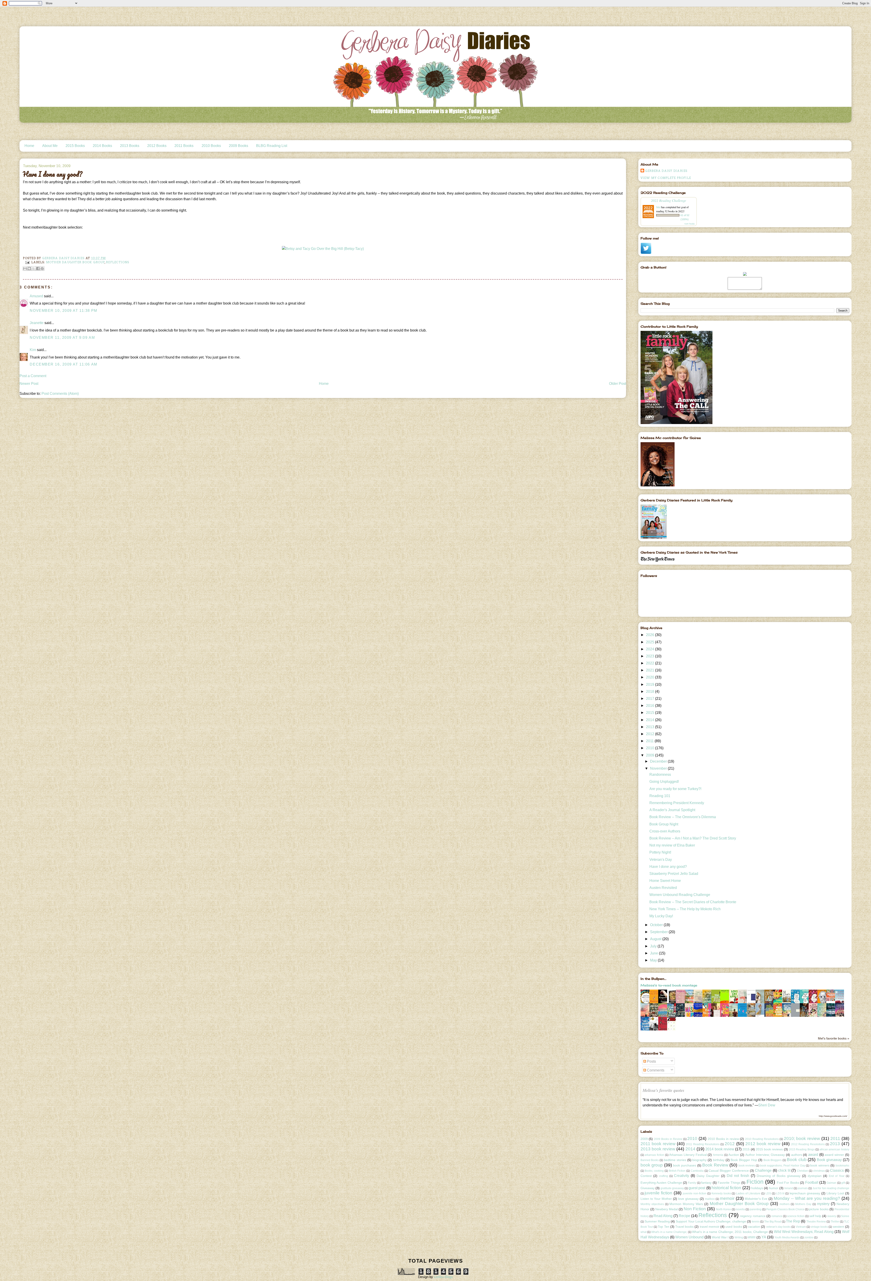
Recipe (684, 1216)
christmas (819, 1170)
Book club (797, 1159)
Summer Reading (657, 1221)
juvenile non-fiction (694, 1193)
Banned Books (650, 1160)
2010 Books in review (723, 1139)
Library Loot (835, 1193)
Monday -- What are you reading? (807, 1198)
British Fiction (677, 1170)
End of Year (836, 1176)
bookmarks (842, 1165)
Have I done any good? (668, 867)
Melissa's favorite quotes (663, 1090)
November (659, 768)
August (656, 939)
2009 (650, 755)
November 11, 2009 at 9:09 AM (62, 337)
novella (740, 1209)
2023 (650, 656)
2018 (650, 691)
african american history (834, 1149)
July (654, 946)
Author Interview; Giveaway (765, 1155)
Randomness (660, 774)
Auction (733, 1155)
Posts (651, 1061)
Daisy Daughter (708, 1176)
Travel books (684, 1226)
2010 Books (211, 146)
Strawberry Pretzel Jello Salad (673, 874)
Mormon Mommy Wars (686, 1204)
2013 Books (129, 146)
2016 (650, 706)
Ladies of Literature (748, 1193)
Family (692, 1182)
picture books (818, 1209)
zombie (808, 1237)
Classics (837, 1170)
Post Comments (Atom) (60, 393)
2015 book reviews (769, 1149)
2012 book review (762, 1143)
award (813, 1155)
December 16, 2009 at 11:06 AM (63, 364)
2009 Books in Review (668, 1139)
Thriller (835, 1221)
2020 (650, 677)
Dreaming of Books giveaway (778, 1176)
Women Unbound (689, 1237)
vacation (754, 1226)
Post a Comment (33, 376)
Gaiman (831, 1182)
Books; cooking (654, 1170)
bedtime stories (675, 1160)
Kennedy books (721, 1193)
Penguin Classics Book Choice (785, 1209)
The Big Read (772, 1221)
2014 (650, 720)
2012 (650, 734)
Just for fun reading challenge (830, 1188)
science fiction (796, 1216)
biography (699, 1160)
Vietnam (801, 1226)
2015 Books (75, 146)
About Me (50, 146)
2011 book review (658, 1143)
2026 (650, 635)
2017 (650, 698)
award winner (834, 1155)
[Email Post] (27, 262)
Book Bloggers (772, 1160)
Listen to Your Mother (656, 1198)
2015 (650, 713)
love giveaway (688, 1198)
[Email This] (25, 268)
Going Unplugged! (664, 781)
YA (763, 1237)
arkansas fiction (654, 1155)
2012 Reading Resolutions (808, 1144)
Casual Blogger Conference (729, 1170)
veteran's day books (778, 1226)
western (838, 1226)
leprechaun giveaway (805, 1193)
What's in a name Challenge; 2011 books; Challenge (730, 1232)
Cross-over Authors (664, 831)
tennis (755, 1221)
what (643, 1232)
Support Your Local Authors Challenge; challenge (711, 1221)
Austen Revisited (663, 888)
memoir (727, 1198)
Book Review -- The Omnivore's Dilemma (682, 817)
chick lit (784, 1170)
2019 (650, 684)
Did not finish (738, 1176)
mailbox (710, 1198)
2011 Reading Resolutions (702, 1144)
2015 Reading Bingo (802, 1149)
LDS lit (780, 1193)
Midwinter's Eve (756, 1198)
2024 (650, 649)
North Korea (723, 1209)
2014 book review (719, 1149)
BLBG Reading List (271, 146)
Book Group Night (663, 824)
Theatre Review (816, 1221)
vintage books (819, 1226)
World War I (720, 1237)
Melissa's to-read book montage (669, 985)
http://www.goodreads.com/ (833, 1116)
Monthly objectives (652, 1204)
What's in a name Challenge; (669, 1232)
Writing (738, 1237)
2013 (650, 727)
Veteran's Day (660, 859)
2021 (650, 670)
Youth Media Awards (787, 1237)
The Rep (793, 1221)
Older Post (617, 384)
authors (796, 1155)
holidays (757, 1188)
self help (815, 1216)
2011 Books (183, 146)
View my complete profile (666, 178)
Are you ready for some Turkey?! (675, 789)
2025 (650, 642)
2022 (650, 663)
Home (29, 146)
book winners (819, 1165)
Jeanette (37, 323)
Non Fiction (695, 1208)
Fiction (754, 1182)
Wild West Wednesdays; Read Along (804, 1232)
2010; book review (802, 1138)
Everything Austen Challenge (661, 1182)
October (657, 925)
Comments (655, 1070)
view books (689, 223)
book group (652, 1165)
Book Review (715, 1165)
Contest (646, 1176)
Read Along (663, 1216)
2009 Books (238, 146)
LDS (768, 1193)
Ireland (788, 1188)
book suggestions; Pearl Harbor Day (782, 1165)
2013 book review (658, 1149)
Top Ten (663, 1226)
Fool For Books (788, 1182)
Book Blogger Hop (744, 1160)
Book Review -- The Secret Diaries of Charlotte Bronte (692, 902)
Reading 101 (659, 796)
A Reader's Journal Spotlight (672, 810)
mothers (785, 1204)
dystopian (815, 1176)
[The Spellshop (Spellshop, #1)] (672, 1003)
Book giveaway (829, 1160)
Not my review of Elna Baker (672, 845)
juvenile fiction (658, 1193)
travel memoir (709, 1226)
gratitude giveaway (672, 1188)
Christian (802, 1170)
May (654, 960)
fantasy (706, 1182)
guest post (697, 1188)
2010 (650, 748)
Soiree (845, 1216)
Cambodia (697, 1170)
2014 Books (102, 146)
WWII (752, 1237)
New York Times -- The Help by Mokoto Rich (685, 909)
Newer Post (29, 384)
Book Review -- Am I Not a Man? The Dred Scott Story (692, 838)
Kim (33, 350)
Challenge (763, 1170)
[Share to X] (33, 268)
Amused (36, 296)
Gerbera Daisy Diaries (666, 171)
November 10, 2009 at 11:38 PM (63, 310)
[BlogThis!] (29, 268)
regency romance (752, 1216)
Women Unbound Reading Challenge (679, 895)
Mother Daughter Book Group (75, 262)
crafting (663, 1176)
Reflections (117, 262)
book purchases (684, 1165)
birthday (718, 1160)
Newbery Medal (666, 1209)
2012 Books (156, 146)
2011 (650, 741)
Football (811, 1182)
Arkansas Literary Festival (688, 1155)
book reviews (747, 1165)
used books (733, 1226)
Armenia (718, 1155)
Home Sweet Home (665, 881)
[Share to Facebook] (38, 268)
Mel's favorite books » (833, 1038)
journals (803, 1188)
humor (773, 1188)
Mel (658, 207)
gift (843, 1182)
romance (776, 1216)
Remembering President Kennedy (676, 803)
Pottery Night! (660, 852)
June (654, 953)
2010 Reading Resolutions (762, 1139)
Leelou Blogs (443, 1277)
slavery (831, 1216)
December (659, 761)
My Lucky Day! (661, 916)
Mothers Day (803, 1204)
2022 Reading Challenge (668, 200)
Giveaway (648, 1188)
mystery (823, 1204)
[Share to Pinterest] (42, 268)
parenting (755, 1209)
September (659, 932)
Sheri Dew (766, 1105)
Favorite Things (729, 1182)
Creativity (681, 1176)
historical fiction (726, 1187)
